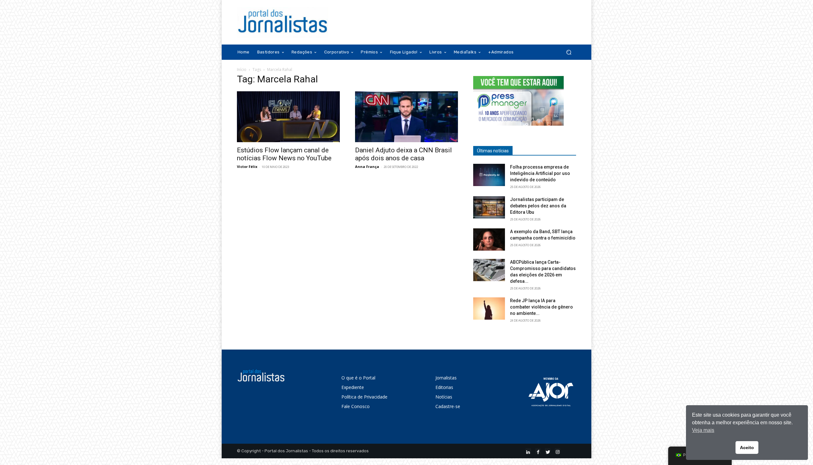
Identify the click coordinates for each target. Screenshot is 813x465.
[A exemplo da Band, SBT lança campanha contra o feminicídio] (489, 239)
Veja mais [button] (703, 430)
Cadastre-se (447, 406)
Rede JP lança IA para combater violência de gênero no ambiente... (541, 307)
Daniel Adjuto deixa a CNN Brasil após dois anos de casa (403, 154)
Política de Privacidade (364, 397)
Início (241, 69)
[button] (568, 52)
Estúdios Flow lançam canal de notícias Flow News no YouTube (284, 154)
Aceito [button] (747, 447)
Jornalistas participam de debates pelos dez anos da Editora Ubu (538, 206)
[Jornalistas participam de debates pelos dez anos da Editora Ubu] (489, 207)
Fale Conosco (355, 406)
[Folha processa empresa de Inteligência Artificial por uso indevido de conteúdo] (489, 175)
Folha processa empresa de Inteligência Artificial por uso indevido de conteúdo (540, 173)
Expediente (352, 387)
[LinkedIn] (528, 451)
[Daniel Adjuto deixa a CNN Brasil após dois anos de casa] (406, 116)
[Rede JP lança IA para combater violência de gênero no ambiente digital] (489, 308)
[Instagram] (557, 451)
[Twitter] (547, 451)
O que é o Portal (358, 378)
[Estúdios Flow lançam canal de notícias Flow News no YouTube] (288, 116)
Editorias (444, 387)
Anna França (367, 166)
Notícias (443, 397)
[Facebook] (538, 451)
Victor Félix (247, 166)
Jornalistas (446, 378)
